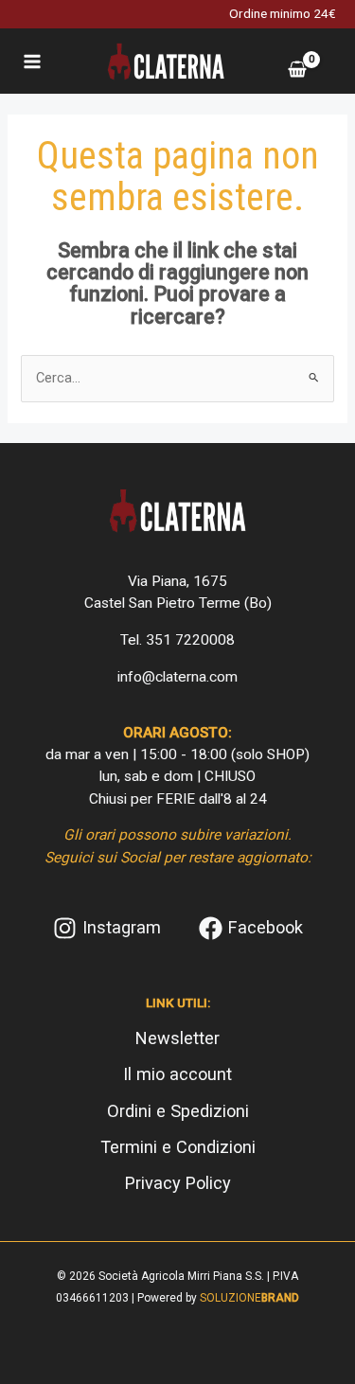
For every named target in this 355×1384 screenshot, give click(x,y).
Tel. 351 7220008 (177, 639)
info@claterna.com (177, 676)
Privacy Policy (178, 1183)
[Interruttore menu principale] (32, 61)
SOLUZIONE (249, 1297)
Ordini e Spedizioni (178, 1111)
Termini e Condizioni (178, 1147)
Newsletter (177, 1038)
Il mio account (177, 1074)
